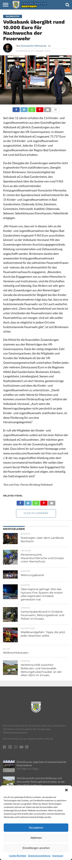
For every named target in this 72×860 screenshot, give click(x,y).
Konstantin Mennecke (33, 45)
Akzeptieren (36, 827)
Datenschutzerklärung (39, 855)
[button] (66, 790)
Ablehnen (36, 837)
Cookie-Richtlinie (17, 855)
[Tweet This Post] (24, 108)
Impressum (57, 855)
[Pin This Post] (39, 108)
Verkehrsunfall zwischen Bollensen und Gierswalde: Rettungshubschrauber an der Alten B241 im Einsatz (41, 782)
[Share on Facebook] (16, 108)
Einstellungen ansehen (36, 847)
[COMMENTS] (55, 108)
